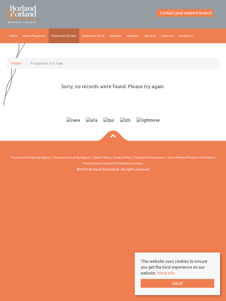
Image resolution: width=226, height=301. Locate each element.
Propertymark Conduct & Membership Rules (113, 163)
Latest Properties (34, 35)
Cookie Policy (101, 157)
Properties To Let (93, 35)
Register (116, 35)
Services (150, 35)
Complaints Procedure (149, 157)
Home (13, 35)
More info (166, 273)
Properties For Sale (64, 35)
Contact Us (186, 35)
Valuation (133, 35)
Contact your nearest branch (185, 13)
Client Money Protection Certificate (190, 157)
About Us (167, 35)
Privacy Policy (122, 157)
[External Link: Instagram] (154, 13)
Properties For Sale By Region (30, 157)
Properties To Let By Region (71, 157)
